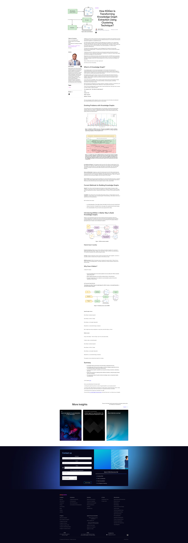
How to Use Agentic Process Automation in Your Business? (93, 523)
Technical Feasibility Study (118, 510)
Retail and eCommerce (91, 499)
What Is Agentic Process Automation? (93, 518)
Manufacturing (89, 508)
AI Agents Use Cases (63, 521)
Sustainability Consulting (118, 511)
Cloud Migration (117, 524)
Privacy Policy (126, 539)
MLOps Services (117, 501)
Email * (77, 461)
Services (61, 499)
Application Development (118, 517)
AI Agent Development (74, 499)
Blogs (61, 508)
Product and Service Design (119, 506)
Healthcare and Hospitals (91, 502)
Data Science (116, 502)
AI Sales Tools (104, 501)
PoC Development (117, 515)
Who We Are (62, 501)
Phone (77, 465)
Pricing (61, 504)
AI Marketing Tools (105, 499)
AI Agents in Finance (63, 523)
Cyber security (116, 508)
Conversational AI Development (76, 504)
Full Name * (77, 456)
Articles (61, 510)
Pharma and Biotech (90, 504)
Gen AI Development (73, 502)
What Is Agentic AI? (90, 520)
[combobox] (63, 468)
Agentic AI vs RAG (90, 528)
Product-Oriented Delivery (118, 519)
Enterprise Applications (118, 520)
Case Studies (62, 506)
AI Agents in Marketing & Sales (65, 526)
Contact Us (62, 502)
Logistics (88, 506)
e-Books (61, 511)
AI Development (73, 501)
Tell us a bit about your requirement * (77, 470)
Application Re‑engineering (119, 522)
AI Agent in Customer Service (65, 528)
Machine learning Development (119, 499)
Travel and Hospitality (91, 501)
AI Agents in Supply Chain (64, 524)
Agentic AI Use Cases (91, 525)
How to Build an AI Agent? (64, 519)
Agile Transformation (117, 513)
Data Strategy (116, 504)
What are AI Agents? (63, 517)
